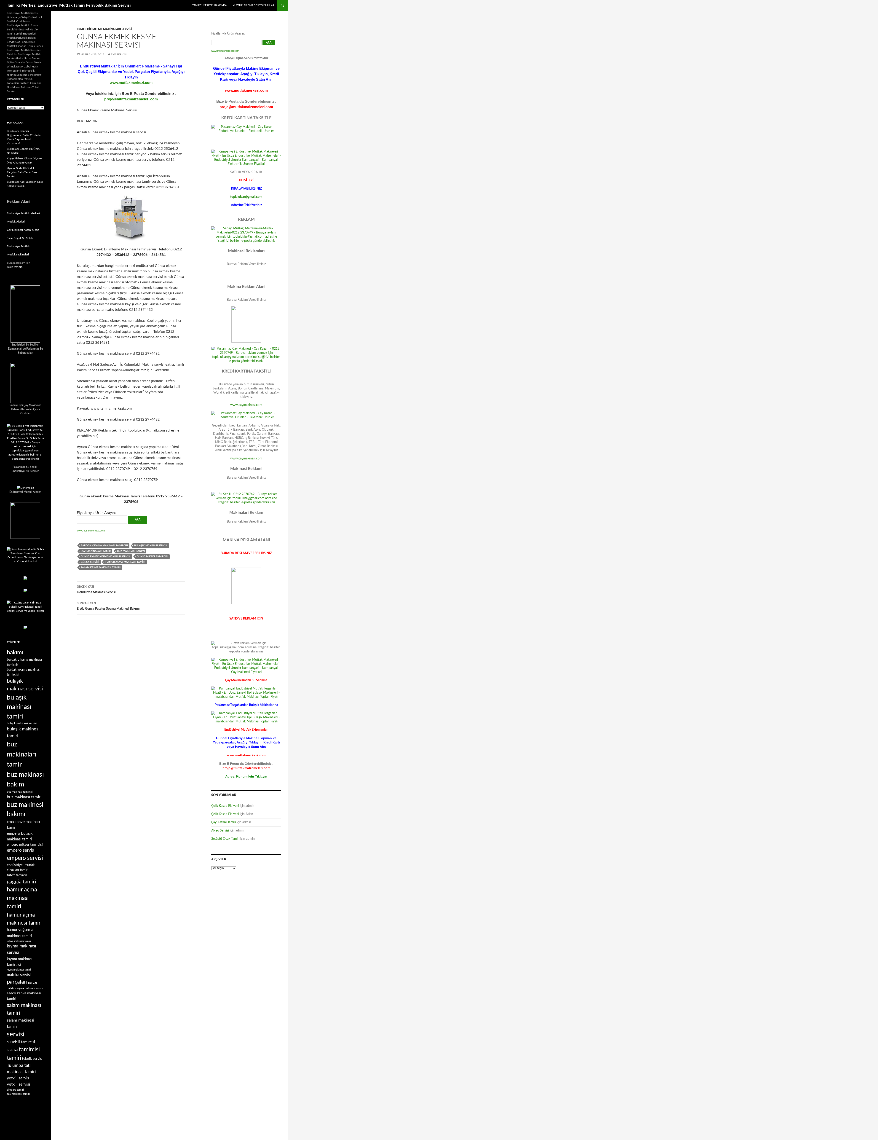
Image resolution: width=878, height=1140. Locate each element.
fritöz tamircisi (17, 875)
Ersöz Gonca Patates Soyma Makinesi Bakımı (108, 606)
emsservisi (118, 54)
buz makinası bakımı (131, 551)
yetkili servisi (18, 1084)
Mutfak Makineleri (18, 254)
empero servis (20, 850)
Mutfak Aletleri (16, 221)
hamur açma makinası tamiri (125, 562)
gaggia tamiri (21, 881)
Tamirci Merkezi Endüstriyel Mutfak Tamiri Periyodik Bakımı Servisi (69, 5)
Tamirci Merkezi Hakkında (209, 5)
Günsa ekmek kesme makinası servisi (105, 556)
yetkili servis (18, 1078)
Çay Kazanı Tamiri (223, 822)
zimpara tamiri (15, 1089)
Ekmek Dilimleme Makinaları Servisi (104, 29)
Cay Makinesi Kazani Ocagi (23, 229)
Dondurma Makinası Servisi (96, 589)
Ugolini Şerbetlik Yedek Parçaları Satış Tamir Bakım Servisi (23, 172)
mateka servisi (19, 975)
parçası (33, 982)
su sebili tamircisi (21, 1042)
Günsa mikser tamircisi (152, 556)
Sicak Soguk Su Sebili (20, 238)
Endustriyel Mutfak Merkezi (23, 213)
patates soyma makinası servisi (25, 988)
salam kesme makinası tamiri (100, 567)
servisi (15, 1034)
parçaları (17, 982)
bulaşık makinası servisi (150, 545)
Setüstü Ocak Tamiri (225, 838)
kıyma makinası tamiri (19, 969)
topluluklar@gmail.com (246, 196)
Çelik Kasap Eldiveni (225, 805)
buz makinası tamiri (24, 797)
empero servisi (25, 858)
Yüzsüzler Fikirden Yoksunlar (253, 5)
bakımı (15, 652)
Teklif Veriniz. (15, 267)
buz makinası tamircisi (20, 791)
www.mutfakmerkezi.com (131, 83)
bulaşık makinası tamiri (19, 707)
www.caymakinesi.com (246, 405)
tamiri (14, 1058)
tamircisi (29, 1049)
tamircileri (12, 1050)
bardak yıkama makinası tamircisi (104, 545)
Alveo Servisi (220, 830)
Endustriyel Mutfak (18, 246)
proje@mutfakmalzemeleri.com (131, 99)
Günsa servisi (90, 562)
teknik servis (32, 1058)
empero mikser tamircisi (25, 844)
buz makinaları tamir (96, 551)
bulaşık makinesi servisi (22, 723)
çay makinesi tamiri (18, 1093)
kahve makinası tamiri (19, 941)
